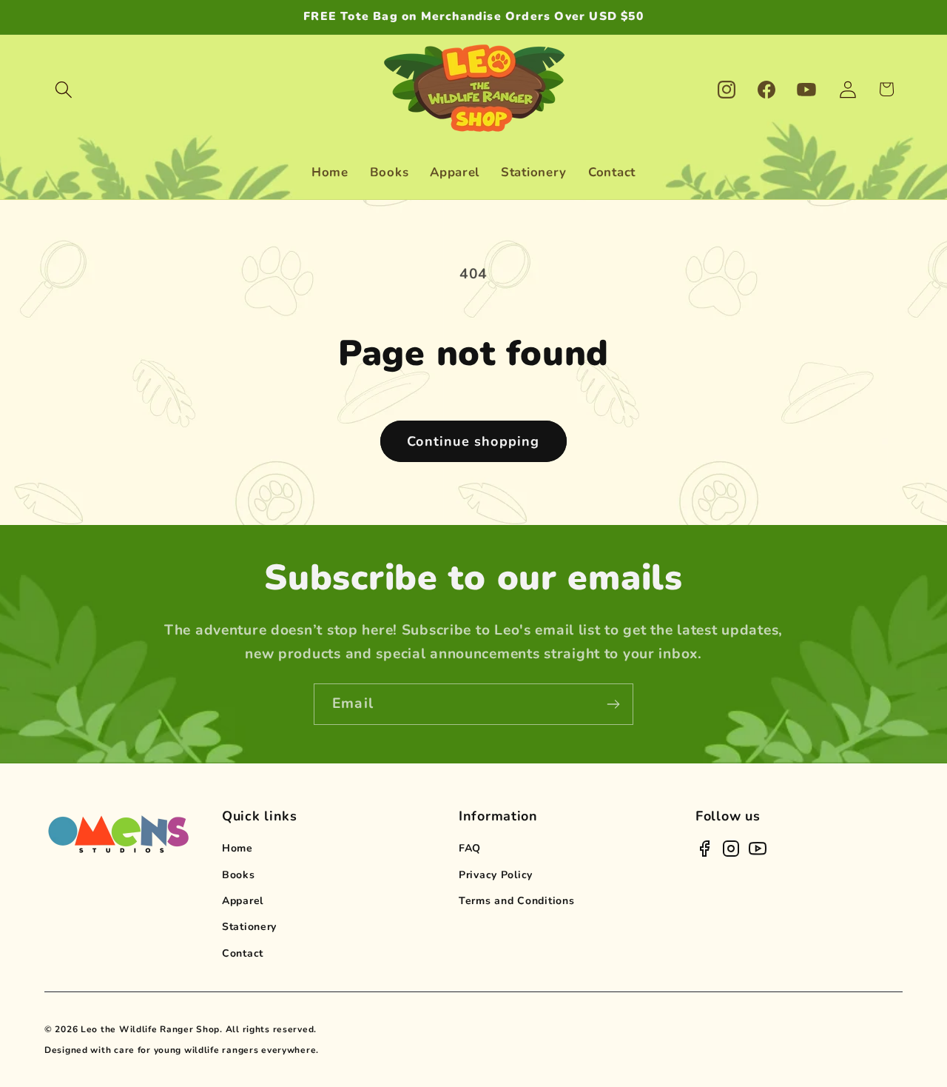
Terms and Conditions (516, 901)
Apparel (242, 901)
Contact (242, 953)
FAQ (470, 848)
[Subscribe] (613, 704)
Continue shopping (473, 441)
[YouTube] (757, 848)
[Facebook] (704, 848)
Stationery (249, 927)
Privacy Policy (496, 875)
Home (237, 848)
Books (238, 875)
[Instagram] (731, 848)
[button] (64, 89)
